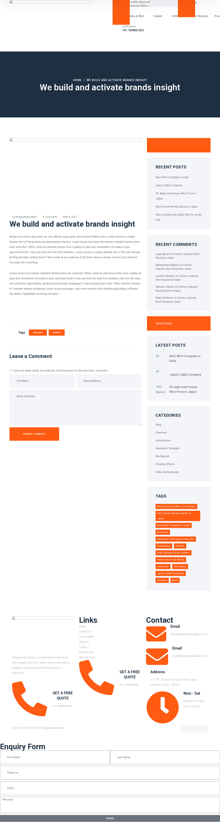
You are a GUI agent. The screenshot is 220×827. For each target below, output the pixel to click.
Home (77, 80)
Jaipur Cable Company (169, 185)
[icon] (183, 729)
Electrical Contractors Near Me (175, 539)
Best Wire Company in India (172, 177)
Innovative (38, 332)
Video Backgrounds (167, 472)
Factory (180, 546)
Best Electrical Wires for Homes (176, 506)
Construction (163, 440)
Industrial (163, 566)
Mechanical (162, 456)
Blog (158, 424)
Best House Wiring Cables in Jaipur (177, 206)
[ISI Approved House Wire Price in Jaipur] (161, 389)
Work (175, 580)
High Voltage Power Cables (173, 553)
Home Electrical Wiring (170, 559)
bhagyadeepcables (26, 216)
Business (162, 532)
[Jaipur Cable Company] (161, 374)
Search (200, 145)
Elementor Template (168, 448)
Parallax (56, 332)
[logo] (50, 25)
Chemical (161, 432)
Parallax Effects (165, 464)
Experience (163, 546)
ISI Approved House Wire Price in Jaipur (183, 389)
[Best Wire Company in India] (161, 358)
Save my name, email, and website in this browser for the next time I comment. (61, 370)
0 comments (50, 216)
